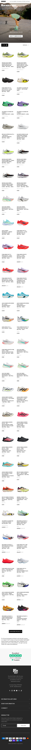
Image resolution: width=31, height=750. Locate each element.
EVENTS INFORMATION (8, 703)
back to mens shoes (16, 36)
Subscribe (23, 725)
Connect (4, 708)
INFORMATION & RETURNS (8, 699)
